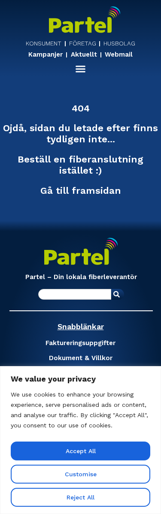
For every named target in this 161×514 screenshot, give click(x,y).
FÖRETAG (82, 43)
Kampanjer (45, 55)
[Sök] (117, 294)
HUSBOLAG (119, 43)
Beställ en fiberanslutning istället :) (80, 165)
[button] (81, 69)
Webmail (119, 55)
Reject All (80, 497)
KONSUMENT (43, 43)
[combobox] (74, 294)
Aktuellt (84, 55)
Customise (81, 474)
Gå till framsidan (80, 190)
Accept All (81, 451)
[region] (80, 440)
